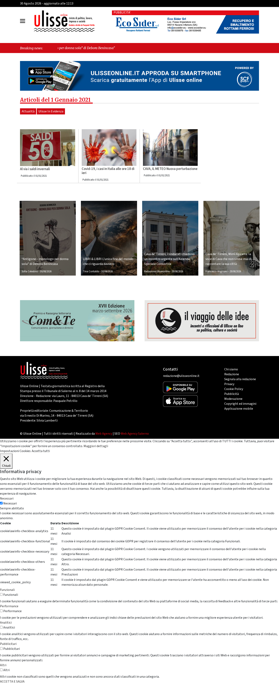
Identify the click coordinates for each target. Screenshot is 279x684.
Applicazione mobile (238, 408)
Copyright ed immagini (240, 403)
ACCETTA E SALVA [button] (12, 681)
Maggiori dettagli (96, 446)
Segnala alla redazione (240, 379)
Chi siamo (231, 369)
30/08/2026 (45, 271)
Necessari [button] (6, 498)
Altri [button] (3, 665)
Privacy (229, 384)
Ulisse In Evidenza (50, 111)
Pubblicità (231, 394)
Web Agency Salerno (135, 433)
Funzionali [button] (7, 590)
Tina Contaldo (91, 271)
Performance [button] (9, 606)
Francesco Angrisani (216, 271)
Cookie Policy (233, 389)
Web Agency (103, 433)
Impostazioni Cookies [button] (15, 451)
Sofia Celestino (30, 271)
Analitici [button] (6, 622)
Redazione (231, 374)
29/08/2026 (177, 271)
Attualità (28, 111)
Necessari (10, 503)
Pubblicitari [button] (8, 644)
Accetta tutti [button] (41, 451)
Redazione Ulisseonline (157, 271)
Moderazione (233, 399)
